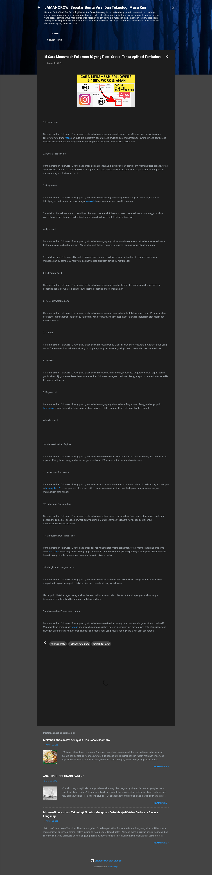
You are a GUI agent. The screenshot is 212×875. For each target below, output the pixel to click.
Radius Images (113, 867)
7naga (67, 137)
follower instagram (79, 644)
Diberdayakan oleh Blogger (108, 860)
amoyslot (91, 201)
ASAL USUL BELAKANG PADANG (64, 776)
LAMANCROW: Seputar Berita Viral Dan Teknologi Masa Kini (95, 7)
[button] (167, 57)
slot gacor (54, 551)
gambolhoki (54, 40)
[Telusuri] (173, 8)
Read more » (161, 766)
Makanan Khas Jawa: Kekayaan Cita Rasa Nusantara (76, 740)
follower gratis (58, 644)
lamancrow (48, 408)
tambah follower (101, 644)
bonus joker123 (53, 488)
